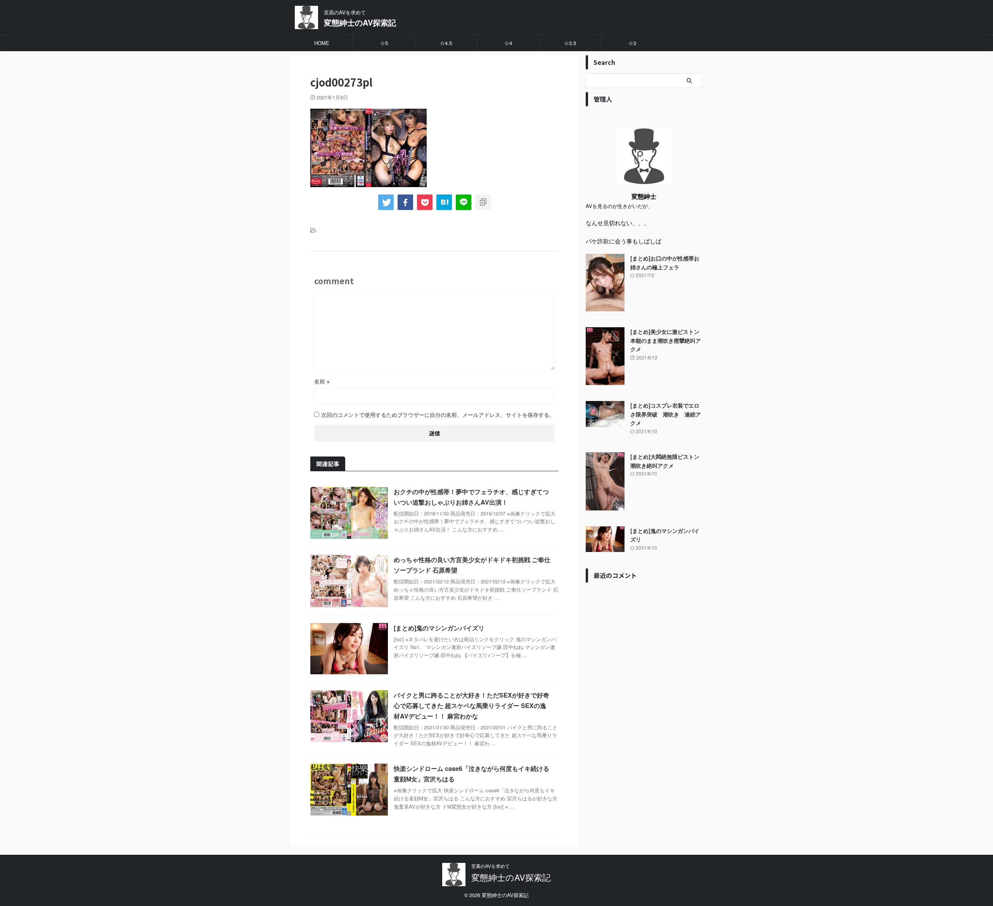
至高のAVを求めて (490, 866)
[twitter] (386, 202)
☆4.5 (446, 43)
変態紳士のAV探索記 (360, 22)
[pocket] (424, 202)
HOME (321, 43)
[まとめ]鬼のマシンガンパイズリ (439, 627)
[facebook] (405, 202)
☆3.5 (570, 43)
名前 (322, 381)
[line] (463, 202)
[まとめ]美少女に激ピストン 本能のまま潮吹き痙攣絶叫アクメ (665, 340)
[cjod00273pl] (444, 202)
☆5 (384, 43)
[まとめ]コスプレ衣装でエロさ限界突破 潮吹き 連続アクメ (665, 414)
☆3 (632, 43)
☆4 (508, 43)
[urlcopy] (483, 202)
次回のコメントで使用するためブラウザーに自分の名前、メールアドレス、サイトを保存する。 (438, 414)
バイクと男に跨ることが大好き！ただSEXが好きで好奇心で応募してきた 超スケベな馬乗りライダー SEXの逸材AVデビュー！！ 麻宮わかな (471, 705)
